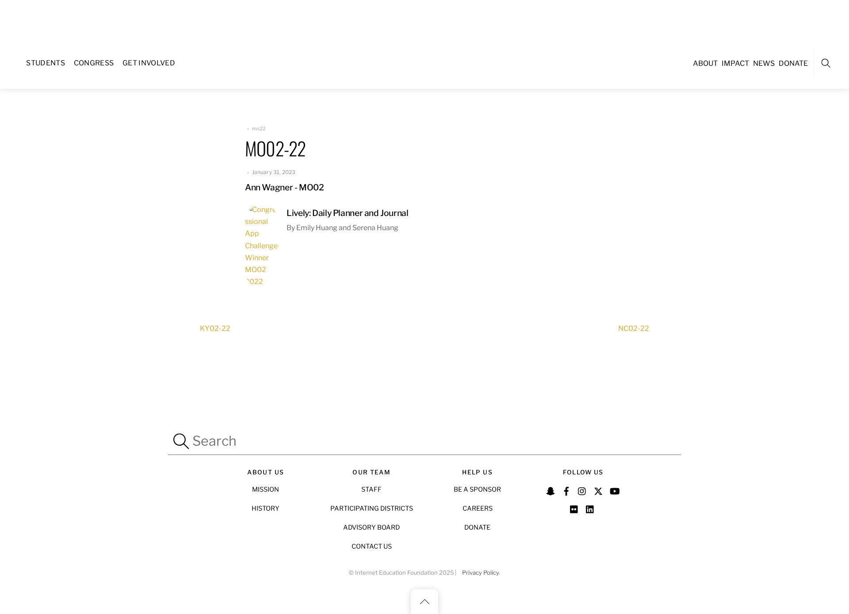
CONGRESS (94, 63)
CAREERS (478, 508)
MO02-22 (275, 148)
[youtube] (614, 490)
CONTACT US (372, 546)
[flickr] (574, 508)
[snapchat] (550, 490)
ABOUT (705, 63)
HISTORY (265, 508)
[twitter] (598, 490)
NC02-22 (633, 328)
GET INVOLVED (148, 63)
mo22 (259, 128)
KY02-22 (215, 328)
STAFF (371, 489)
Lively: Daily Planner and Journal (347, 213)
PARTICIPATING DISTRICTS (371, 508)
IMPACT (735, 63)
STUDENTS (45, 63)
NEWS (764, 63)
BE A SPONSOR (477, 489)
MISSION (265, 489)
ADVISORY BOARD (371, 527)
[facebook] (566, 490)
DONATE (793, 63)
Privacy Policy (480, 572)
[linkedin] (590, 508)
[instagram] (582, 490)
